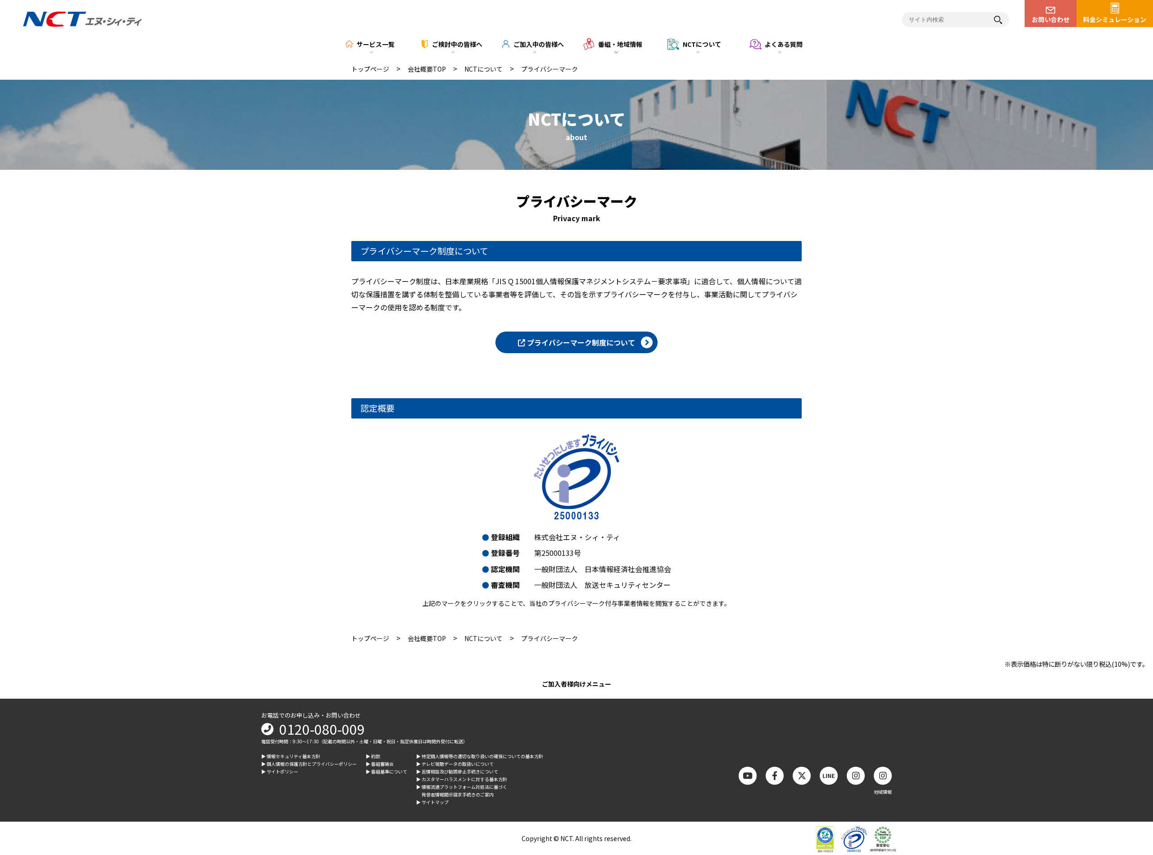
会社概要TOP (427, 68)
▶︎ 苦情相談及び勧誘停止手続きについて (457, 771)
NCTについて (483, 68)
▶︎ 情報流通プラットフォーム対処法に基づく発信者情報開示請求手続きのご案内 (461, 790)
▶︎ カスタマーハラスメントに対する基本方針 (461, 779)
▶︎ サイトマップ (432, 802)
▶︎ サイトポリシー (279, 771)
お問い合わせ (1051, 19)
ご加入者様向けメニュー (576, 683)
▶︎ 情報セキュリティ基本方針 (290, 756)
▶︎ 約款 (373, 756)
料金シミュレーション (1114, 19)
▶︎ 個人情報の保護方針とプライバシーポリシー (309, 763)
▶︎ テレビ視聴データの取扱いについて (455, 763)
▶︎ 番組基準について (386, 771)
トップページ (370, 68)
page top (1130, 773)
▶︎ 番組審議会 (380, 763)
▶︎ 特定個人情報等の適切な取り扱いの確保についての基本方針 (479, 756)
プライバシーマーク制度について (580, 342)
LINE (828, 775)
